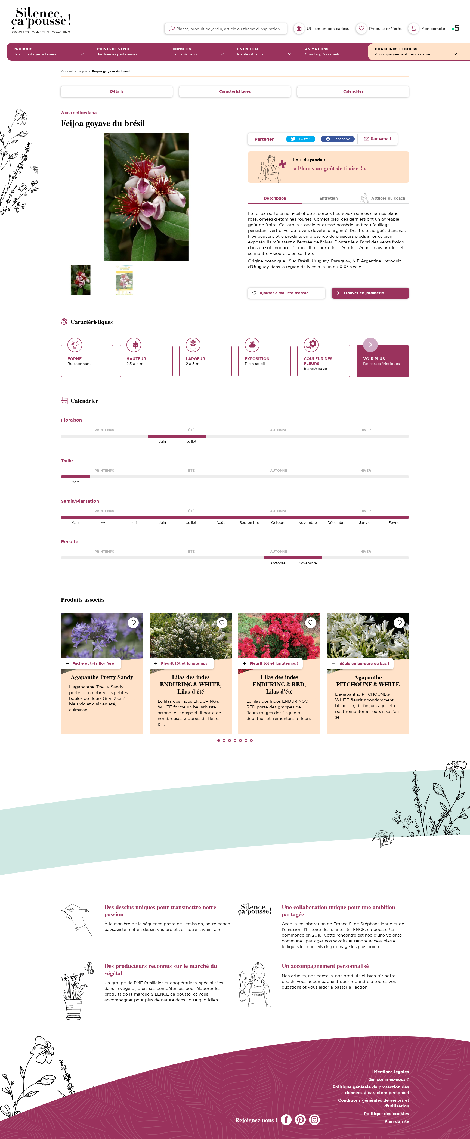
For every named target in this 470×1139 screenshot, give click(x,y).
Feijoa (82, 71)
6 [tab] (246, 740)
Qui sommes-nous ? (388, 1079)
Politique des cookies (386, 1113)
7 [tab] (251, 740)
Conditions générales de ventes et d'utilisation (373, 1103)
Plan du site (397, 1121)
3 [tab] (229, 740)
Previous (71, 197)
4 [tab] (235, 740)
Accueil (67, 71)
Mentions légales (391, 1071)
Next (221, 197)
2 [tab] (224, 740)
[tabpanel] (102, 673)
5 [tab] (240, 740)
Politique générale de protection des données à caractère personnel (371, 1090)
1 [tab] (218, 740)
